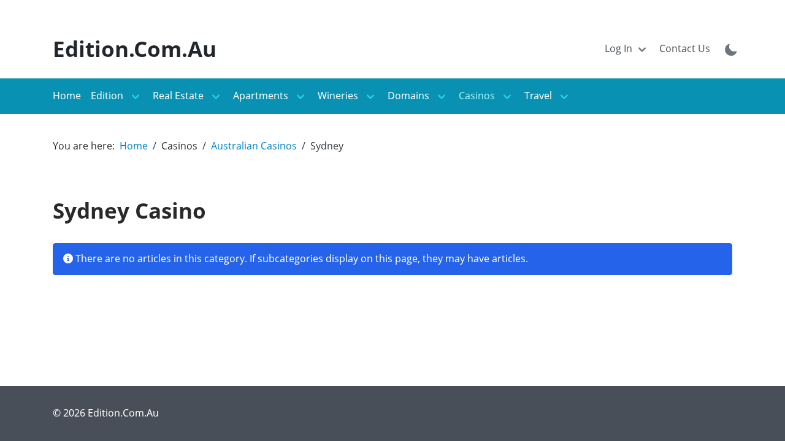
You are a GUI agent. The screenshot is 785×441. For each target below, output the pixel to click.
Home (67, 95)
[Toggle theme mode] (731, 49)
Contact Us (684, 48)
